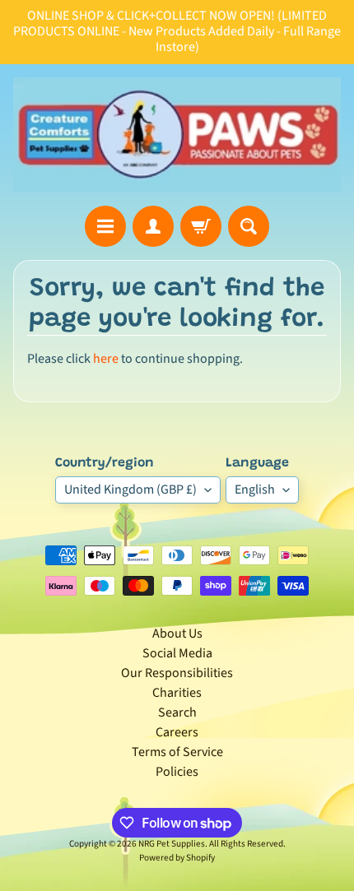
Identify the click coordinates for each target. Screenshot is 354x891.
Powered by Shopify (177, 858)
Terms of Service (177, 752)
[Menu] (105, 226)
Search (177, 712)
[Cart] (200, 226)
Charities (177, 693)
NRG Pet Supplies (171, 844)
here (106, 359)
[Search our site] (248, 226)
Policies (177, 772)
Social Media (177, 653)
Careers (177, 732)
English (255, 489)
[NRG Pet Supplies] (177, 135)
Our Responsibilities (177, 673)
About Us (177, 633)
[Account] (153, 226)
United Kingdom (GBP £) (130, 489)
